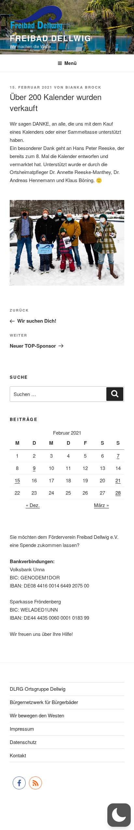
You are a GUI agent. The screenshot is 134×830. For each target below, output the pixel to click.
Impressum (22, 728)
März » (101, 505)
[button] (119, 815)
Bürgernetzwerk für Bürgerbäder (44, 702)
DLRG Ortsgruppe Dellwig (37, 688)
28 (118, 492)
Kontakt (18, 755)
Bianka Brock (83, 87)
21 (118, 480)
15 (17, 480)
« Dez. (33, 505)
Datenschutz (23, 741)
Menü (70, 63)
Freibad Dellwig (50, 37)
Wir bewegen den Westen (37, 715)
